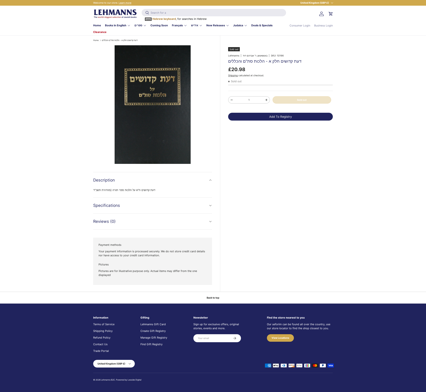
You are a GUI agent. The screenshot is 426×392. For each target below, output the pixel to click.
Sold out (302, 99)
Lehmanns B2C (108, 380)
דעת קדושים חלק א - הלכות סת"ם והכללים (120, 40)
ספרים (138, 25)
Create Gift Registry (153, 331)
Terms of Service (103, 324)
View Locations (280, 337)
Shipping (233, 75)
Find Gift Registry (151, 344)
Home (97, 25)
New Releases (215, 25)
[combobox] (214, 12)
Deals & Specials (262, 25)
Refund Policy (101, 337)
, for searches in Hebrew (179, 18)
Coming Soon (159, 25)
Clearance (99, 32)
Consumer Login (300, 25)
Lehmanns (233, 55)
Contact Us (100, 344)
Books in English (115, 25)
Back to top (213, 297)
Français (177, 25)
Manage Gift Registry (153, 337)
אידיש (194, 25)
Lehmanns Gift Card (153, 324)
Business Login (323, 25)
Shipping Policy (103, 331)
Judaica (238, 25)
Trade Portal (101, 351)
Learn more (125, 2)
